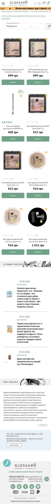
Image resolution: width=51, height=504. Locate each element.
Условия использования (21, 498)
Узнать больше (14, 445)
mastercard (16, 492)
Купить (13, 82)
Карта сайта (32, 498)
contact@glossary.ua (15, 481)
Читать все (43, 425)
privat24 (32, 492)
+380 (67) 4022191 (17, 476)
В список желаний (21, 39)
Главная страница (6, 11)
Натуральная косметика (21, 11)
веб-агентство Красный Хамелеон (30, 501)
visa (24, 492)
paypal (38, 492)
